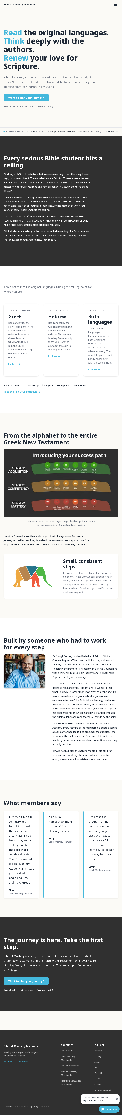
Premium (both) (45, 106)
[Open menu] (115, 4)
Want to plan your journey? (26, 97)
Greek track (9, 106)
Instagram (23, 1061)
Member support (102, 1090)
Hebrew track (26, 106)
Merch (97, 1078)
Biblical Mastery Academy (19, 4)
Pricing (97, 1056)
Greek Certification (70, 1065)
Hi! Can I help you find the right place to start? (95, 1099)
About (97, 1062)
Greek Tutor (67, 1050)
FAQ (96, 1067)
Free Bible (99, 1073)
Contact (98, 1084)
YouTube (8, 1061)
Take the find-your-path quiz (22, 391)
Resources (99, 1050)
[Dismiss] (117, 1099)
